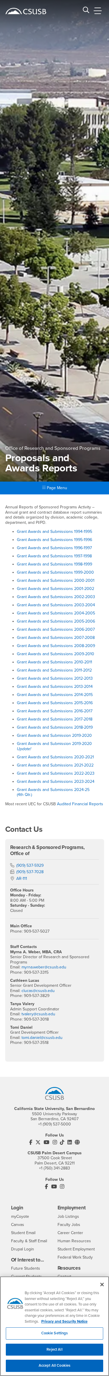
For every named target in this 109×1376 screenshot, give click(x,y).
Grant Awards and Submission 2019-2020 (54, 735)
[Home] (26, 11)
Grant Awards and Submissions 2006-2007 (56, 629)
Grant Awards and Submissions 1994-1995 (54, 531)
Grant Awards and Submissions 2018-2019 (55, 727)
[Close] (102, 1284)
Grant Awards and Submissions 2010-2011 (54, 662)
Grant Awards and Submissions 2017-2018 (54, 719)
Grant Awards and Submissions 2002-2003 (56, 596)
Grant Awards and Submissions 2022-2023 (55, 773)
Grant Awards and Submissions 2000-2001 (55, 580)
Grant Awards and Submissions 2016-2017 (54, 711)
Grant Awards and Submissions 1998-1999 (54, 564)
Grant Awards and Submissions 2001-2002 (55, 588)
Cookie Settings (54, 1333)
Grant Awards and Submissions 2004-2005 (56, 613)
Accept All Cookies (54, 1365)
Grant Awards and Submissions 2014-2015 (55, 694)
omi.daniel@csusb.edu (42, 1037)
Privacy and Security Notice (64, 1321)
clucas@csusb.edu (38, 990)
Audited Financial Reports (80, 803)
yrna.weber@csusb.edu (45, 967)
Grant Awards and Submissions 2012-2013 (55, 678)
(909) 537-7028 (30, 871)
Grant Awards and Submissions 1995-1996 (54, 539)
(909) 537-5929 (30, 865)
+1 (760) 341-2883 (54, 1168)
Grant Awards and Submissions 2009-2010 (55, 653)
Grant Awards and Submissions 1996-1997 (54, 547)
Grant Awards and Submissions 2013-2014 (55, 686)
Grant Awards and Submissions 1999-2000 (55, 572)
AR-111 (21, 878)
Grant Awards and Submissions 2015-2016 (55, 702)
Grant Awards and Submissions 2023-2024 (55, 781)
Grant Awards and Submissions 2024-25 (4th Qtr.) (53, 792)
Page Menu (56, 487)
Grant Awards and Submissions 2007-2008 (56, 637)
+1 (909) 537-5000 (54, 1124)
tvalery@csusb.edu (38, 1014)
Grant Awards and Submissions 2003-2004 (56, 604)
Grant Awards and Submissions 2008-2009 (56, 645)
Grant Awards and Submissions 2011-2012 (54, 670)
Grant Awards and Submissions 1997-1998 (54, 556)
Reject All (54, 1349)
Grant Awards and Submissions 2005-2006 (56, 621)
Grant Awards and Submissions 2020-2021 (55, 757)
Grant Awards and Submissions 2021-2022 (55, 765)
